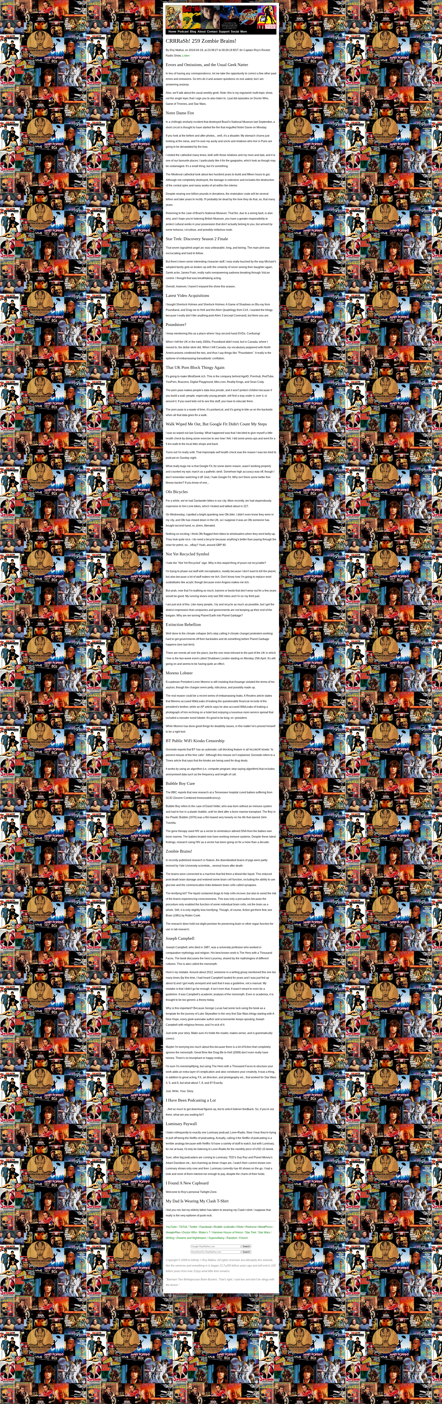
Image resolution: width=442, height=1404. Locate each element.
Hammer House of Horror (227, 1232)
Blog (193, 31)
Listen (186, 55)
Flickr (240, 1226)
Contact (212, 31)
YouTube (171, 1226)
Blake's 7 (204, 1232)
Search (246, 1252)
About (202, 31)
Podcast (183, 31)
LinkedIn (229, 1226)
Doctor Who (189, 1232)
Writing (170, 1237)
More (243, 31)
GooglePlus (173, 1232)
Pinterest (250, 1226)
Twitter (193, 1226)
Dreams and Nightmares (191, 1237)
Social (235, 31)
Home (172, 31)
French (243, 1237)
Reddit (218, 1226)
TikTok (183, 1226)
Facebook (205, 1226)
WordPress (265, 1226)
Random (232, 1237)
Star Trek (250, 1232)
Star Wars (264, 1232)
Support (224, 31)
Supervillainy (216, 1237)
